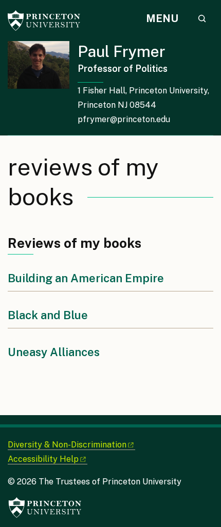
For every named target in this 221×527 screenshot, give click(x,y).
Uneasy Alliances (54, 352)
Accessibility (43, 459)
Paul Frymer (121, 51)
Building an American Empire (86, 278)
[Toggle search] (202, 18)
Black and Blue (48, 315)
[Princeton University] (49, 20)
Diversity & (67, 445)
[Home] (43, 88)
